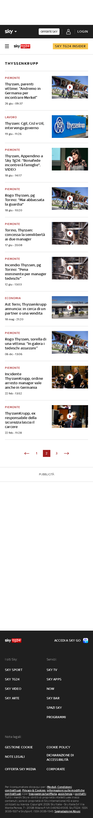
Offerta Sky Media (20, 769)
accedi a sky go (67, 640)
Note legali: (13, 737)
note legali (15, 757)
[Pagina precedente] (27, 453)
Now (51, 689)
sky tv (52, 670)
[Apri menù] (7, 46)
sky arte (12, 698)
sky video (13, 689)
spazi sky (54, 707)
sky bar (53, 698)
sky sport (13, 670)
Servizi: (52, 659)
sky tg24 (12, 679)
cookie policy (58, 747)
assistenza (65, 794)
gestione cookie (19, 747)
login (82, 31)
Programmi (56, 717)
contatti (80, 794)
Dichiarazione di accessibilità (60, 757)
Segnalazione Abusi (68, 811)
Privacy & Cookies (34, 790)
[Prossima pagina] (66, 453)
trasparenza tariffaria (43, 794)
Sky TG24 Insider (70, 46)
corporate (56, 769)
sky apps (54, 679)
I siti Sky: (11, 659)
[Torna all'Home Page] (22, 46)
